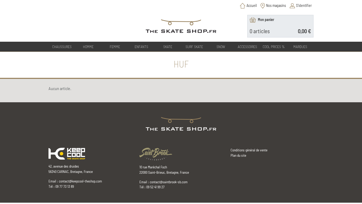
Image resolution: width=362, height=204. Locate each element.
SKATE (167, 46)
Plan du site (238, 155)
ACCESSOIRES (247, 46)
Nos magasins (276, 5)
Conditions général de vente (249, 150)
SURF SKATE (194, 46)
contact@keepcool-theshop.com (80, 181)
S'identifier (304, 5)
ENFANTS (141, 46)
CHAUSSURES (62, 46)
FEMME (115, 46)
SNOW (221, 46)
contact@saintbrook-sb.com (169, 182)
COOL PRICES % (274, 46)
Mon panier (266, 19)
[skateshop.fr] (181, 123)
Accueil (251, 5)
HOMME (88, 46)
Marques (300, 46)
